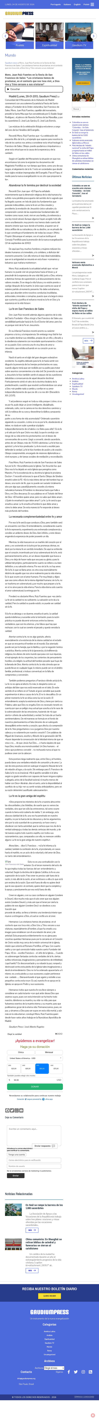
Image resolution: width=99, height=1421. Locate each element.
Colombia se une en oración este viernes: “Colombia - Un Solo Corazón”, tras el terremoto (81, 190)
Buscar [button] (76, 109)
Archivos (39, 1368)
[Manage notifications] (93, 1415)
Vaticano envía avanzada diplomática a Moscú (82, 141)
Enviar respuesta (43, 1146)
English (77, 4)
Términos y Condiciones (84, 1397)
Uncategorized (78, 394)
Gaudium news (11, 63)
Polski (86, 4)
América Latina (78, 378)
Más (30, 1230)
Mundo (10, 55)
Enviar (16, 1175)
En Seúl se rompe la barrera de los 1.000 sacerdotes (44, 1207)
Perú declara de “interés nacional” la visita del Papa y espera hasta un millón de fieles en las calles (82, 149)
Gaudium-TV (77, 386)
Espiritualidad (77, 384)
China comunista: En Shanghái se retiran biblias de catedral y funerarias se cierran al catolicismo (44, 1244)
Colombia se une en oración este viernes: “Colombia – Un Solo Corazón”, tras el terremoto (83, 126)
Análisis (75, 381)
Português (56, 4)
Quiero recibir (49, 1296)
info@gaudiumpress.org (26, 1378)
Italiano (67, 4)
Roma (74, 391)
